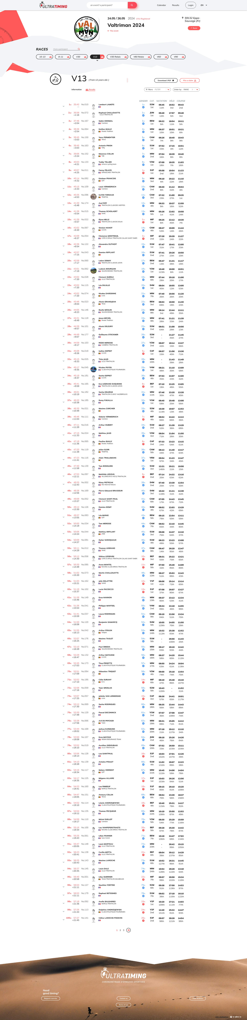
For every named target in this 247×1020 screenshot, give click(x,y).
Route (195, 28)
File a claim (188, 80)
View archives (197, 998)
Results (92, 89)
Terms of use (123, 1005)
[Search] (132, 5)
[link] (128, 930)
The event (114, 31)
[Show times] (63, 106)
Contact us (123, 998)
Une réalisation (221, 1017)
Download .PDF (164, 80)
